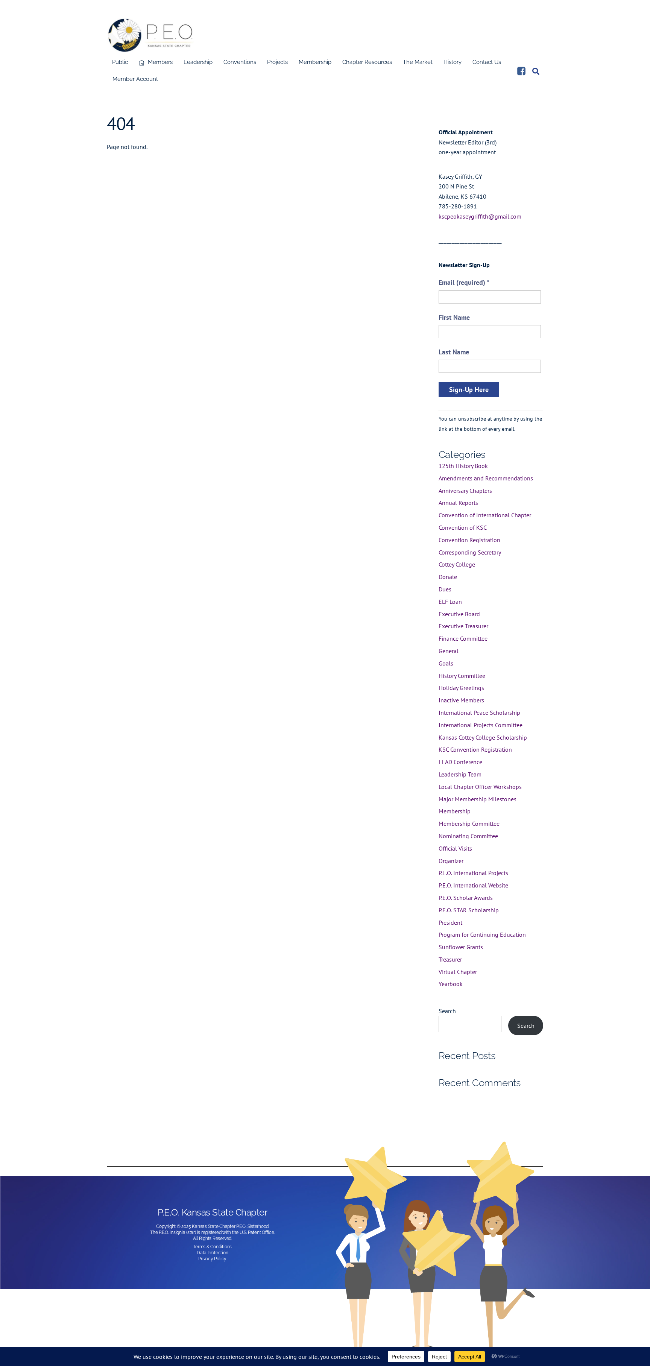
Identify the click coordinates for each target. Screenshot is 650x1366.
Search (447, 1011)
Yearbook (451, 984)
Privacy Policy (212, 1258)
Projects (277, 62)
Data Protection (212, 1252)
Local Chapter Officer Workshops (480, 786)
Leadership (198, 62)
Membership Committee (469, 823)
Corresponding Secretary (470, 552)
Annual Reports (458, 502)
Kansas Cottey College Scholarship (483, 737)
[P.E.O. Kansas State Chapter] (150, 47)
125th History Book (463, 466)
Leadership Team (460, 774)
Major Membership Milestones (477, 799)
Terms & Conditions (212, 1246)
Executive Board (459, 614)
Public (120, 62)
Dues (445, 589)
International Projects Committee (480, 725)
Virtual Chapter (458, 971)
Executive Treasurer (463, 626)
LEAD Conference (460, 762)
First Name (454, 317)
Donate (448, 576)
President (450, 922)
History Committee (462, 675)
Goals (446, 663)
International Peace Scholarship (479, 712)
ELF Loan (450, 601)
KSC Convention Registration (475, 749)
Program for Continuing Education (482, 934)
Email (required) (464, 282)
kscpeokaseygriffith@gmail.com (480, 216)
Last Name (454, 352)
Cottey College (457, 564)
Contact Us (486, 62)
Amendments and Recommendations (486, 478)
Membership (315, 62)
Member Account (135, 79)
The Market (418, 62)
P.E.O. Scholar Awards (466, 897)
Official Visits (455, 848)
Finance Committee (463, 638)
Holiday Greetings (461, 687)
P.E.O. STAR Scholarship (469, 910)
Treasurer (450, 959)
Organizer (451, 861)
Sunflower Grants (461, 947)
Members (159, 62)
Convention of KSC (463, 527)
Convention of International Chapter (485, 515)
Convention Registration (469, 540)
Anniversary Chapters (465, 490)
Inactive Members (461, 700)
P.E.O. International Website (473, 885)
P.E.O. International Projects (473, 873)
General (449, 651)
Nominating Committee (468, 836)
